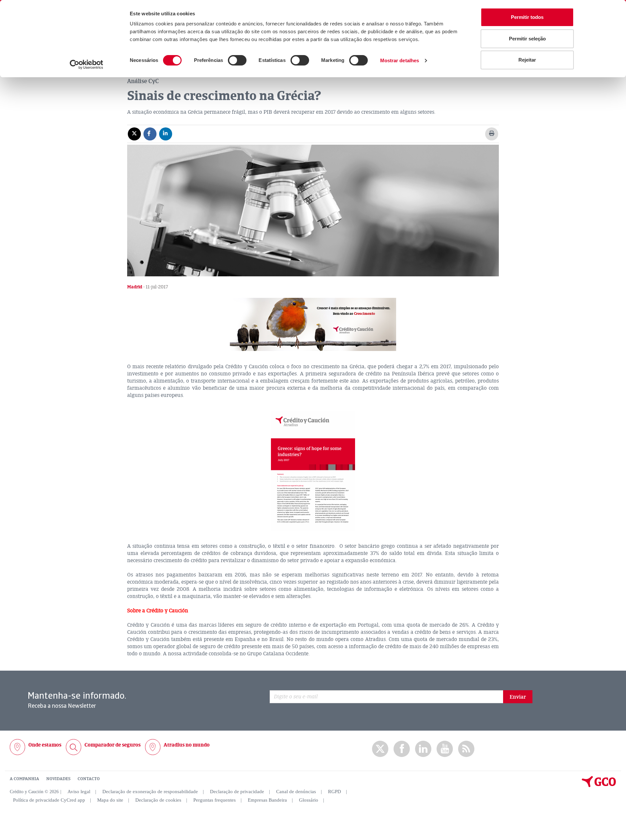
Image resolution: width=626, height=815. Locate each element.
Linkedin (423, 749)
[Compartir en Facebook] (150, 133)
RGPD (334, 791)
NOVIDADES (58, 778)
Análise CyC (143, 81)
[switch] (237, 60)
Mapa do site (110, 800)
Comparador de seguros (112, 745)
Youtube (444, 749)
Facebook (401, 749)
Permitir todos (527, 17)
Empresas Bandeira (267, 800)
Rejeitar (527, 60)
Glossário (308, 800)
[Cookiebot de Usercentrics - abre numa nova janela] (86, 64)
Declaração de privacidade (237, 791)
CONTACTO (89, 778)
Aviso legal (78, 791)
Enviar (518, 697)
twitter (380, 749)
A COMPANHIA (24, 778)
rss (466, 749)
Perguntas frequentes (214, 800)
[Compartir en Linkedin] (165, 133)
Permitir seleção (527, 38)
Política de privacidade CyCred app (49, 800)
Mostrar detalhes (399, 60)
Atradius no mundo (187, 745)
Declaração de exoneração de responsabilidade (150, 791)
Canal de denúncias (296, 791)
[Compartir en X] (134, 133)
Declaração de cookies (158, 800)
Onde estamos (44, 745)
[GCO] (599, 785)
